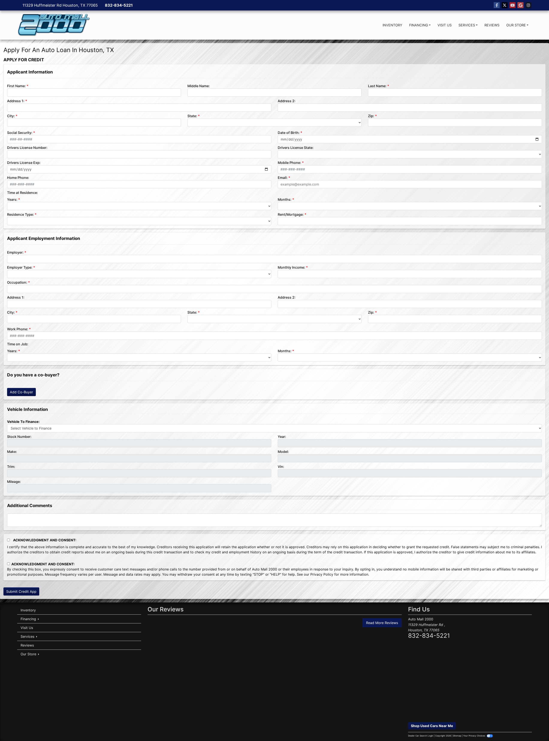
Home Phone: (18, 177)
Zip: (371, 116)
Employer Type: (19, 267)
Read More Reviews (382, 623)
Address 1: (15, 101)
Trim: (11, 466)
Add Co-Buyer (21, 392)
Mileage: (14, 481)
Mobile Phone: (289, 162)
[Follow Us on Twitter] (505, 5)
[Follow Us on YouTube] (513, 5)
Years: (12, 199)
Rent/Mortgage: (291, 214)
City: (11, 116)
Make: (12, 451)
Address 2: (287, 101)
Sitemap (457, 735)
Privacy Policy (321, 574)
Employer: (15, 252)
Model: (283, 451)
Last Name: (377, 86)
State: (192, 116)
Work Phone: (17, 329)
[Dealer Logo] (53, 25)
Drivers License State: (296, 147)
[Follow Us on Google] (520, 5)
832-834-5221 (119, 5)
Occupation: (17, 282)
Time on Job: (17, 344)
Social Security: (19, 132)
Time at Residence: (22, 192)
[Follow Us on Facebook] (497, 5)
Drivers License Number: (27, 147)
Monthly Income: (291, 267)
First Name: (16, 86)
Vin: (281, 466)
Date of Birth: (289, 132)
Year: (282, 436)
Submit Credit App (21, 591)
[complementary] (536, 728)
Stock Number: (19, 436)
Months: (284, 199)
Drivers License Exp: (24, 162)
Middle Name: (198, 86)
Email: (283, 177)
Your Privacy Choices (474, 735)
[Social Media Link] (528, 5)
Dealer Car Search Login (420, 735)
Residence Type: (20, 214)
